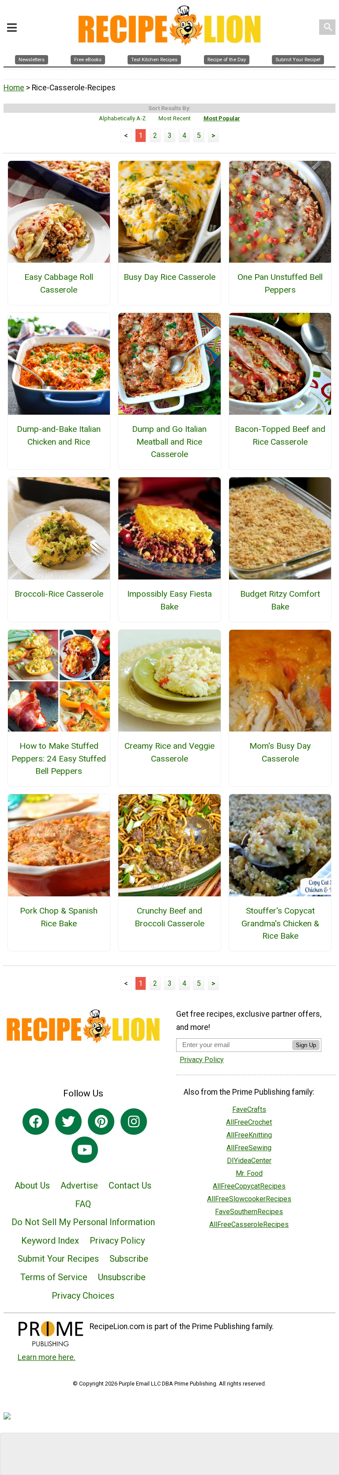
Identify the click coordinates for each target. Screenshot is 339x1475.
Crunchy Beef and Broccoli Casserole (169, 917)
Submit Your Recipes (58, 1258)
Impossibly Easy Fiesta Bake (169, 600)
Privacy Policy (117, 1240)
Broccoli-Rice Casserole (59, 594)
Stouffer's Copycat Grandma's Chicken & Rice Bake (280, 923)
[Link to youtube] (85, 1150)
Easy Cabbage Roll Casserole (58, 283)
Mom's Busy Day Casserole (280, 752)
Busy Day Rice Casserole (169, 277)
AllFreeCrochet (249, 1122)
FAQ (83, 1204)
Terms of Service (53, 1277)
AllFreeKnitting (249, 1135)
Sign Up (306, 1045)
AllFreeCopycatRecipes (249, 1186)
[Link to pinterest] (101, 1121)
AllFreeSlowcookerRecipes (249, 1199)
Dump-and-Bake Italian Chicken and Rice (59, 435)
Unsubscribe (122, 1277)
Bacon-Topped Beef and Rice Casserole (280, 435)
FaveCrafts (249, 1109)
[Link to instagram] (134, 1121)
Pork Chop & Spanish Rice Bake (59, 917)
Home (14, 87)
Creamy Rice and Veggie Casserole (169, 752)
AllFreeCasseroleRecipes (249, 1224)
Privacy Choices (83, 1295)
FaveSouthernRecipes (249, 1211)
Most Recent (174, 118)
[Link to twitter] (68, 1121)
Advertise (79, 1185)
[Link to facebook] (36, 1121)
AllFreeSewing (248, 1148)
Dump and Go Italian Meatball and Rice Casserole (169, 442)
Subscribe (128, 1258)
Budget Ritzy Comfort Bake (280, 600)
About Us (32, 1185)
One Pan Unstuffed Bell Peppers (280, 283)
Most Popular (221, 118)
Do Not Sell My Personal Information (83, 1222)
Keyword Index (50, 1240)
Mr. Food (249, 1173)
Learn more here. (46, 1357)
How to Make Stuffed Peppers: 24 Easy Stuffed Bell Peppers (58, 759)
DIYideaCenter (249, 1160)
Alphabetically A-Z (122, 118)
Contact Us (130, 1185)
